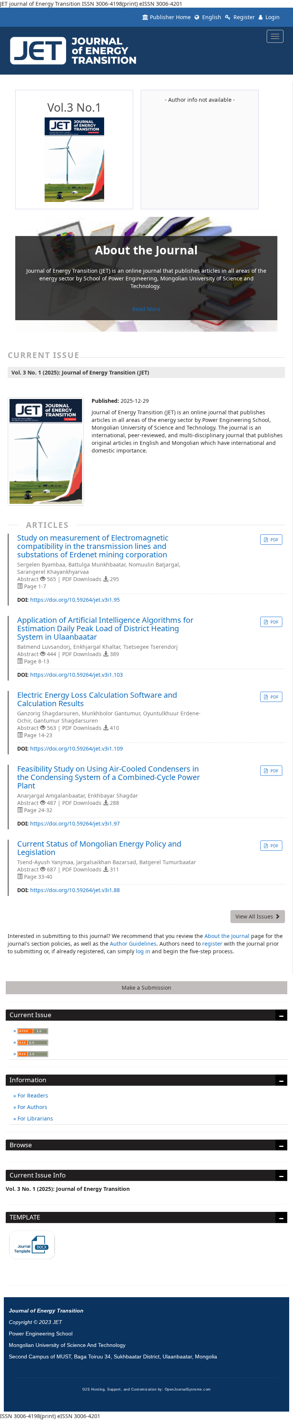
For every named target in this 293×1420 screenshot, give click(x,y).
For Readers (32, 1095)
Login (272, 17)
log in (143, 951)
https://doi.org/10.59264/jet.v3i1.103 (76, 674)
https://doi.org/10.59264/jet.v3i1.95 (75, 599)
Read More (146, 309)
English (211, 17)
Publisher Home (170, 17)
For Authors (31, 1107)
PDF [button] (274, 539)
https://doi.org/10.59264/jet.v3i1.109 (76, 748)
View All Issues (255, 916)
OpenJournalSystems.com (188, 1389)
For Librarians (34, 1118)
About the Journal (227, 936)
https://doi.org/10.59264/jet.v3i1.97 (75, 823)
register (212, 943)
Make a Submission (146, 987)
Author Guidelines (133, 943)
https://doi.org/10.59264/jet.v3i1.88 (75, 890)
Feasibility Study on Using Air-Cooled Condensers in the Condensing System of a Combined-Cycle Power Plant (108, 777)
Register (243, 17)
